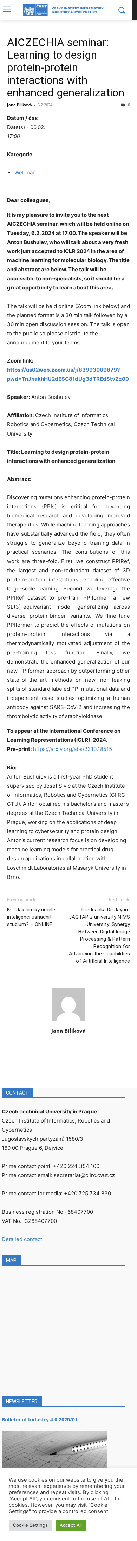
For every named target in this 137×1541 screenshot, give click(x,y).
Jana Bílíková (19, 104)
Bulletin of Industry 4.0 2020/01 (40, 1419)
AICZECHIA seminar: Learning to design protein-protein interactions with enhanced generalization (65, 67)
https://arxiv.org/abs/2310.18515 (72, 749)
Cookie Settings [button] (30, 1525)
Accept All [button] (71, 1525)
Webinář (24, 172)
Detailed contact (22, 1239)
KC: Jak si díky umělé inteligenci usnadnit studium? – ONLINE (31, 916)
